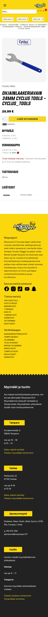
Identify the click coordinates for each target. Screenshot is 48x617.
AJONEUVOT (9, 318)
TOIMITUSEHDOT (11, 337)
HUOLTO (7, 312)
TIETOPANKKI (9, 321)
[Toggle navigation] (5, 5)
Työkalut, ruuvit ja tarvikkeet (33, 25)
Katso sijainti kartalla (14, 449)
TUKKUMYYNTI (10, 315)
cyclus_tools (26, 195)
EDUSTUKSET (9, 323)
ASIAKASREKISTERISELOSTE (15, 334)
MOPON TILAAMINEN (12, 345)
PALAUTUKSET (10, 354)
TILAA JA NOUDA (11, 342)
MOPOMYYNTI (10, 306)
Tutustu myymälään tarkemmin (18, 452)
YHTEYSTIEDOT (10, 303)
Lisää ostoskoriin (27, 119)
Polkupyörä (13, 25)
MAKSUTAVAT (10, 348)
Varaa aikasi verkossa (14, 598)
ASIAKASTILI (9, 357)
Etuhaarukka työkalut (12, 26)
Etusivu (3, 25)
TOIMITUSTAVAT (11, 351)
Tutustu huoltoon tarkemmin (17, 595)
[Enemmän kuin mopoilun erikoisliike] (38, 5)
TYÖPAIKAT (9, 309)
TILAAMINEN (9, 340)
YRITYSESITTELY (11, 300)
